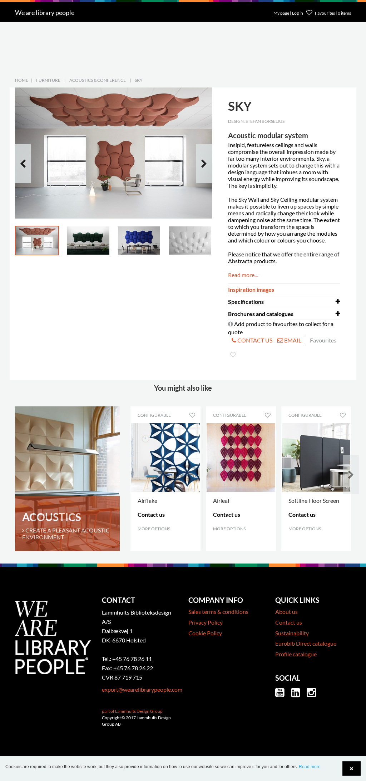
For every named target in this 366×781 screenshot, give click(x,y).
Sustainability (292, 633)
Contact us (288, 622)
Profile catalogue (296, 654)
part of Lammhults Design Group (132, 711)
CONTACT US (254, 340)
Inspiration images (251, 289)
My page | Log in (288, 13)
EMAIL (292, 340)
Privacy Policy (205, 622)
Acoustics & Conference (97, 80)
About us (286, 611)
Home (21, 80)
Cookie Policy (205, 633)
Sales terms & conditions (218, 611)
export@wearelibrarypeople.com (142, 689)
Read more (310, 766)
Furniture (48, 80)
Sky (139, 80)
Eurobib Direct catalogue (305, 643)
